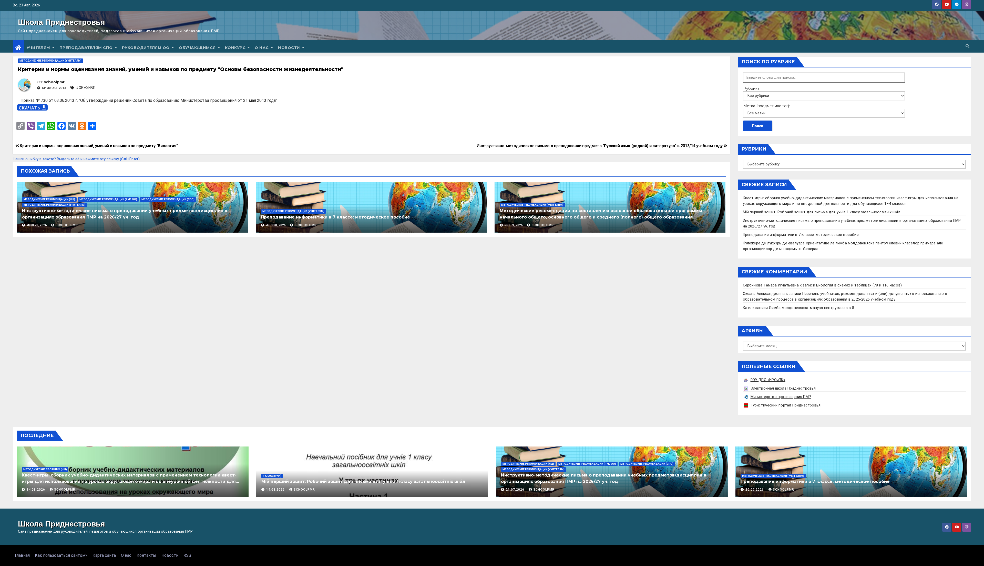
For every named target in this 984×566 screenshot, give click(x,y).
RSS (187, 555)
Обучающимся (198, 47)
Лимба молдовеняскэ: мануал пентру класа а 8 (811, 308)
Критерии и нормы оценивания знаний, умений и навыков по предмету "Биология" (98, 145)
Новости (289, 47)
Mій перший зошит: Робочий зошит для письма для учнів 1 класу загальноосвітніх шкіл (821, 212)
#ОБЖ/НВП (85, 88)
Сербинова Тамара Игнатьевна (771, 285)
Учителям (39, 47)
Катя (747, 308)
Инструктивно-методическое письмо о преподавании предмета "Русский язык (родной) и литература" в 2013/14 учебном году (600, 145)
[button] (967, 46)
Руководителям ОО (146, 47)
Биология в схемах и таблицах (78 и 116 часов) (859, 285)
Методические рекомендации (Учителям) (50, 60)
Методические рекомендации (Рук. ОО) (108, 199)
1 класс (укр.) (272, 475)
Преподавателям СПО (86, 47)
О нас (262, 47)
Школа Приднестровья (61, 22)
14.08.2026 (36, 489)
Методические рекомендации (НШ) (49, 199)
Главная (22, 555)
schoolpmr (54, 82)
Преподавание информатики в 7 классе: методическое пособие (335, 217)
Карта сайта (104, 555)
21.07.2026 (515, 489)
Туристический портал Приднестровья (786, 405)
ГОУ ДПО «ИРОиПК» (768, 380)
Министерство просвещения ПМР (781, 397)
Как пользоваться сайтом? (61, 555)
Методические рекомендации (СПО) (167, 199)
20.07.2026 (755, 489)
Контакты (146, 555)
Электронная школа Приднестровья (783, 388)
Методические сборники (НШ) (45, 469)
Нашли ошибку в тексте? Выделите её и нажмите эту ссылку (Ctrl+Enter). (76, 159)
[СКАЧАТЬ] (32, 107)
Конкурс (236, 47)
